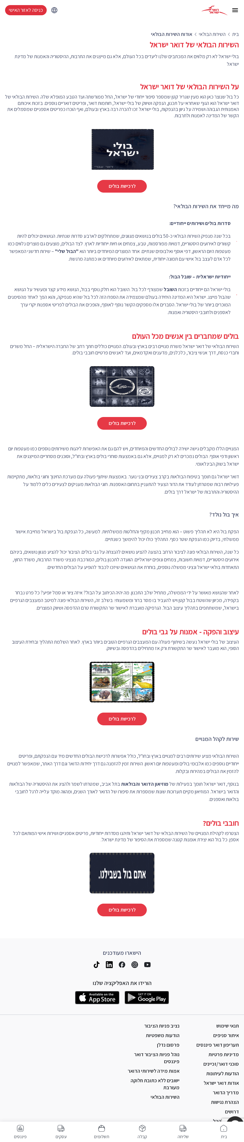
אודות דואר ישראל (221, 1083)
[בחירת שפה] (54, 10)
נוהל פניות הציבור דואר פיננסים (157, 1058)
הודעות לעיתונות (222, 1073)
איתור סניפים (226, 1035)
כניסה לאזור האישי (26, 10)
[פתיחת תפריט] (235, 10)
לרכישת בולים (122, 186)
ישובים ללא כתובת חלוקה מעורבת (155, 1084)
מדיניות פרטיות (223, 1054)
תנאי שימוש (227, 1025)
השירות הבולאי (165, 1097)
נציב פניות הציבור (162, 1025)
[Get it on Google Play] (147, 997)
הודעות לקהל (226, 1121)
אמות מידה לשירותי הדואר (154, 1071)
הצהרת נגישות (225, 1102)
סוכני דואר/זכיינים (221, 1064)
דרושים (232, 1111)
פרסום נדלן (168, 1045)
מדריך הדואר (226, 1092)
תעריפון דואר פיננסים (217, 1045)
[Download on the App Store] (97, 997)
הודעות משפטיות (163, 1035)
